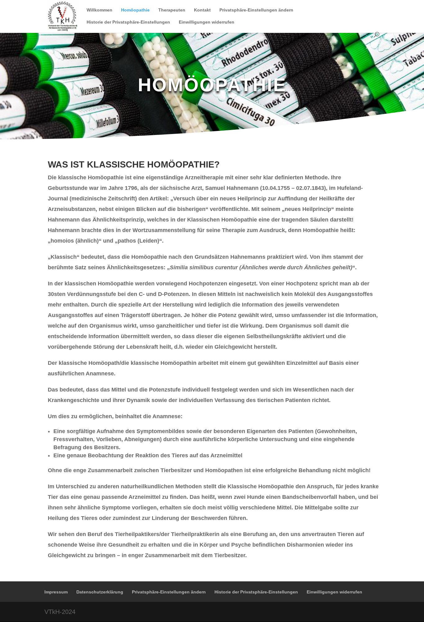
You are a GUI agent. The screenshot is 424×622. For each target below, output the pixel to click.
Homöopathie (135, 10)
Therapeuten (171, 10)
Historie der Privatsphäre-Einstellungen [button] (128, 22)
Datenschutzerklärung (99, 591)
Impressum (56, 591)
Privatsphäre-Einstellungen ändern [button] (256, 10)
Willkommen (99, 10)
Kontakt (202, 10)
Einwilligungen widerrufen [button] (206, 22)
